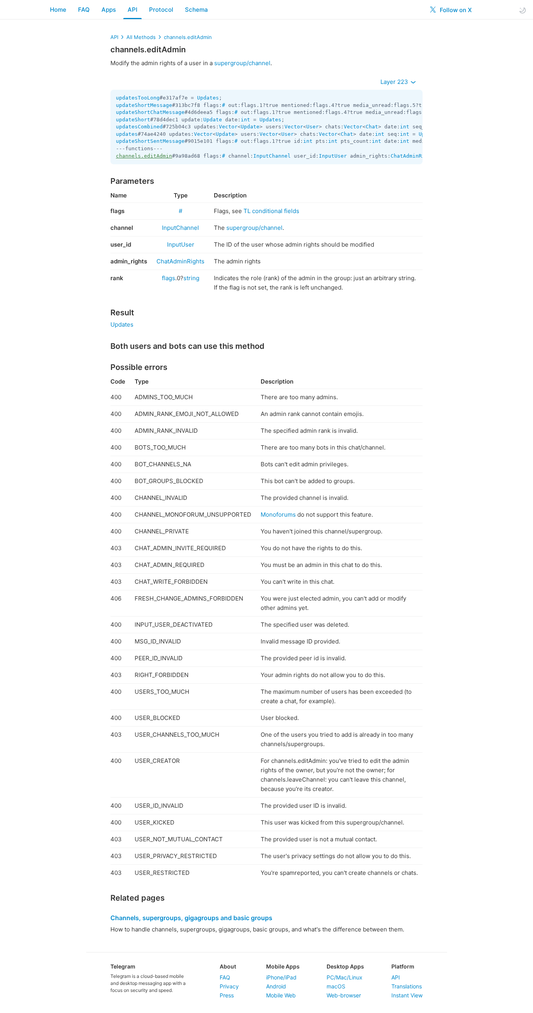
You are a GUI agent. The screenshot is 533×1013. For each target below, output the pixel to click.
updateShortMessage (144, 105)
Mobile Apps (283, 966)
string (191, 278)
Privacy (229, 986)
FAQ (84, 9)
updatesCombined (139, 127)
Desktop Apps (345, 966)
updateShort (133, 120)
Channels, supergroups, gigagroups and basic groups (191, 918)
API (132, 9)
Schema (196, 9)
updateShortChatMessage (150, 112)
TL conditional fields (271, 211)
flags (168, 278)
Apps (108, 9)
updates (127, 134)
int (245, 120)
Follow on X (455, 10)
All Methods (141, 37)
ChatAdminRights (414, 156)
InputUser (333, 156)
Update (212, 120)
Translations (406, 986)
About (228, 966)
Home (58, 9)
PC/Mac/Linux (344, 977)
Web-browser (344, 995)
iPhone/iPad (281, 977)
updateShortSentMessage (150, 141)
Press (227, 995)
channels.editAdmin (188, 37)
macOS (336, 986)
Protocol (161, 9)
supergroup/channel (242, 63)
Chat (372, 127)
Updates (208, 98)
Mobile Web (281, 995)
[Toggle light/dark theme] (522, 10)
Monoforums (278, 514)
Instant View (407, 995)
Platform (402, 966)
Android (276, 986)
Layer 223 (395, 81)
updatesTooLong (138, 98)
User (312, 127)
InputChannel (272, 156)
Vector (228, 127)
